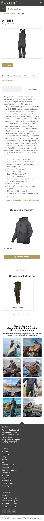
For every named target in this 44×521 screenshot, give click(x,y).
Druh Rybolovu (7, 483)
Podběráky (6, 473)
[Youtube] (14, 511)
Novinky (5, 451)
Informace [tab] (12, 89)
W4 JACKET (8, 249)
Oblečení (5, 467)
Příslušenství (6, 475)
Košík (41, 4)
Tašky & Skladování (9, 470)
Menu (3, 10)
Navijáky (5, 459)
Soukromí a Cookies (9, 503)
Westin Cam (6, 481)
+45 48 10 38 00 (8, 437)
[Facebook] (4, 511)
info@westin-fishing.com (11, 440)
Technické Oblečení (8, 13)
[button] (22, 43)
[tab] (17, 270)
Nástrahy (5, 454)
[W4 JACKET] (22, 230)
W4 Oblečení (33, 76)
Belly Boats (6, 478)
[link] (12, 348)
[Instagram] (9, 511)
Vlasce (4, 462)
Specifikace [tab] (32, 89)
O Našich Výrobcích (9, 498)
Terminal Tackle (8, 465)
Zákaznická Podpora (10, 501)
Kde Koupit (6, 495)
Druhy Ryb (6, 486)
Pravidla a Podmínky (10, 506)
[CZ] (9, 3)
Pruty (4, 457)
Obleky (25, 76)
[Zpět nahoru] (22, 424)
